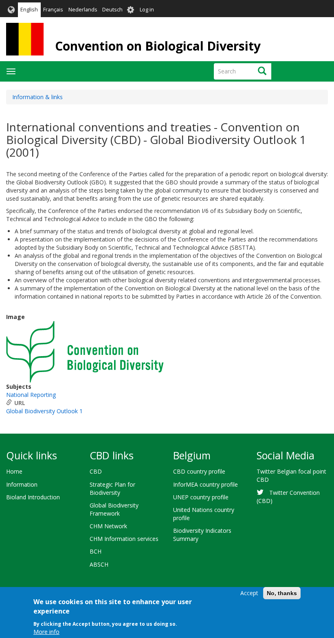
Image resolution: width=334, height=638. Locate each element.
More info (46, 632)
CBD (96, 471)
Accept (249, 593)
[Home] (25, 39)
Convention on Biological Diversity (158, 46)
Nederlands (82, 9)
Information (21, 484)
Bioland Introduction (33, 497)
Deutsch (112, 9)
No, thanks (282, 593)
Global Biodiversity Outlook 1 (44, 411)
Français (53, 9)
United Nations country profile (203, 514)
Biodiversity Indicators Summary (202, 535)
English (29, 9)
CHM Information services (124, 539)
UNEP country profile (201, 497)
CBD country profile (199, 471)
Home (14, 471)
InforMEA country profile (205, 484)
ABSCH (99, 564)
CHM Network (108, 526)
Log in (147, 9)
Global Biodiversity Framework (114, 509)
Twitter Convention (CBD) (288, 497)
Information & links (37, 97)
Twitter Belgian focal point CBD (291, 475)
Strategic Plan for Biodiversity (112, 488)
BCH (95, 551)
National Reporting (31, 395)
